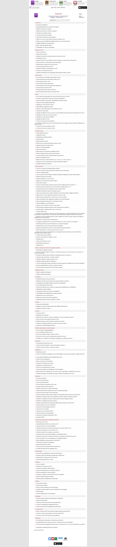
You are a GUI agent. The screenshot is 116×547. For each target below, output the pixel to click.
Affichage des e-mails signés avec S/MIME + (44, 116)
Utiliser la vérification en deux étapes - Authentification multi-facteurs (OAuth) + (51, 100)
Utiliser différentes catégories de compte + (44, 106)
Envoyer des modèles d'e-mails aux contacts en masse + (47, 334)
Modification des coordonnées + (42, 315)
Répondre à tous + (39, 239)
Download (63, 7)
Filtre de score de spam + (41, 149)
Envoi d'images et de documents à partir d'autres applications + (48, 85)
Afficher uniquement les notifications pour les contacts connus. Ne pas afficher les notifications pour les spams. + (58, 371)
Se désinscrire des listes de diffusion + (43, 234)
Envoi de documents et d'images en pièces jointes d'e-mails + (48, 77)
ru (41, 530)
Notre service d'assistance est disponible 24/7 (58, 16)
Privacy (67, 546)
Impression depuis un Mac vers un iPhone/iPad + (45, 404)
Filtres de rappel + (39, 491)
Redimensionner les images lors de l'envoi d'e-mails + (46, 64)
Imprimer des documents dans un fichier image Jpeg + (46, 392)
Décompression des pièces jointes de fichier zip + (45, 89)
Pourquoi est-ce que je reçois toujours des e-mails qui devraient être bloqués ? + (51, 161)
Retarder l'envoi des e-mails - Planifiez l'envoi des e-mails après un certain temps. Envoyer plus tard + (56, 60)
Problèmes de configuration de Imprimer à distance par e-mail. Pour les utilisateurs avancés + (54, 398)
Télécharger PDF (59, 17)
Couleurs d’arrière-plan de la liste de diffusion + (45, 121)
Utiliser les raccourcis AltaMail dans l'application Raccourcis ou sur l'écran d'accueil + (52, 41)
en (43, 530)
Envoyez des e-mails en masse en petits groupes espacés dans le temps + (50, 336)
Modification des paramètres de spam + (43, 137)
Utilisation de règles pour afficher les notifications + (45, 261)
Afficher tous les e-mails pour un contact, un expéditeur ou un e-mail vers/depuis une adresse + (54, 317)
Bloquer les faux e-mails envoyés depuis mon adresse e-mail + (48, 143)
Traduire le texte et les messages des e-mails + (45, 126)
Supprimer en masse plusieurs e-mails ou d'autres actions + (47, 205)
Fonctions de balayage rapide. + (42, 172)
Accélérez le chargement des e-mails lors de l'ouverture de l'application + (50, 98)
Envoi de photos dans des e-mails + (43, 81)
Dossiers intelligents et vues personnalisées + (45, 203)
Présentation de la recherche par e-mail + (44, 343)
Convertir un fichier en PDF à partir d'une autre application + (47, 515)
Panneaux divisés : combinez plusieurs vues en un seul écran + (48, 209)
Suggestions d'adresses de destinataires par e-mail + (46, 68)
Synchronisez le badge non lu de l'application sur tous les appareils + (49, 369)
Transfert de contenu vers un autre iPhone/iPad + (45, 426)
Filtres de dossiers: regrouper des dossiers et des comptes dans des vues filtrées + (52, 207)
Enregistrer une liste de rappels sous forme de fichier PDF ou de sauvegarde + (51, 489)
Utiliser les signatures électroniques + (43, 272)
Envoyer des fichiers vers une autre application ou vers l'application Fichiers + (51, 438)
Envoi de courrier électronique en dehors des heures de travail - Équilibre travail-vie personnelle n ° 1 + (56, 184)
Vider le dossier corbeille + (41, 182)
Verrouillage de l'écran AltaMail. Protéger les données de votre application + (50, 283)
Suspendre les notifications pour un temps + (44, 363)
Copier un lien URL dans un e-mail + (43, 241)
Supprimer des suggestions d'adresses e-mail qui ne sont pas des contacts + (51, 323)
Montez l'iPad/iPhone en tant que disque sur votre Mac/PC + (47, 440)
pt (40, 530)
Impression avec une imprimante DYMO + (44, 411)
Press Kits (65, 540)
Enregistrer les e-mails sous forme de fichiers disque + (46, 219)
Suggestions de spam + (40, 135)
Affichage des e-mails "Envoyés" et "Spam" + (44, 104)
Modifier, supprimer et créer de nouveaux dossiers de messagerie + (49, 225)
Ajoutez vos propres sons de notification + (44, 361)
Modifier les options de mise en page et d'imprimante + (46, 388)
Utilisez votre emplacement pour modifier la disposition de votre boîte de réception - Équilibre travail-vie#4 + (57, 193)
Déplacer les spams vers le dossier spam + (44, 145)
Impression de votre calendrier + (42, 408)
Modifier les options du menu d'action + (43, 176)
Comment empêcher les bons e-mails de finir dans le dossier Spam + (49, 155)
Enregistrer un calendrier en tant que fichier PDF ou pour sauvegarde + (49, 474)
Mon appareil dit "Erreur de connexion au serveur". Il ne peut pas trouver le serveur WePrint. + (54, 522)
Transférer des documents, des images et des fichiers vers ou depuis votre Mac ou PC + (53, 428)
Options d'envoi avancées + (41, 54)
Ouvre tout (52, 17)
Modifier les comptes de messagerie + (43, 28)
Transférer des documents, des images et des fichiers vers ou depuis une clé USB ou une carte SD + (55, 436)
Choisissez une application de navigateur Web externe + (47, 504)
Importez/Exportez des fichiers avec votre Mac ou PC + (47, 423)
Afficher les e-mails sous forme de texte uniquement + (46, 297)
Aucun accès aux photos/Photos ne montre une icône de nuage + (48, 453)
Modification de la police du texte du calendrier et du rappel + (47, 299)
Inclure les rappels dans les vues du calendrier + (45, 493)
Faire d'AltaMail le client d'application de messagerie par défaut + (48, 293)
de (34, 530)
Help (55, 7)
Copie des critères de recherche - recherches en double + (47, 257)
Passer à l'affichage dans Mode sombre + (44, 285)
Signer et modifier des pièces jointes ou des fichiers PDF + (47, 91)
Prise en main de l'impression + (42, 380)
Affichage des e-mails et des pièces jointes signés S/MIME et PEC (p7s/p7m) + (51, 306)
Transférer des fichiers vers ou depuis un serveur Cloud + (47, 432)
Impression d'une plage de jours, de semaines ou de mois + (47, 470)
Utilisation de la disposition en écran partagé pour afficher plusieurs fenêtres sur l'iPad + (53, 72)
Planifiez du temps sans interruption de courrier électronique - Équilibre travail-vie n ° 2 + (53, 186)
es (36, 530)
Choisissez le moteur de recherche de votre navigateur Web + (48, 502)
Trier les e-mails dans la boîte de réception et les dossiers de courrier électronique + (52, 170)
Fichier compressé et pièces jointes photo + (44, 83)
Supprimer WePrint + (40, 417)
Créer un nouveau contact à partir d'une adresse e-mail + (47, 319)
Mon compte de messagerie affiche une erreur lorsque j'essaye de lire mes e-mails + (52, 96)
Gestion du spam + (39, 139)
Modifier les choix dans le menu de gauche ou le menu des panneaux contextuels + (52, 281)
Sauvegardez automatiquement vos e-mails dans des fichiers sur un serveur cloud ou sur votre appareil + (56, 221)
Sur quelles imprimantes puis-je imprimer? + (44, 386)
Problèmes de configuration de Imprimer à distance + (46, 400)
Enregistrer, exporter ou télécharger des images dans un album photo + (50, 455)
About (64, 546)
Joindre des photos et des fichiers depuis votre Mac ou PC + (47, 79)
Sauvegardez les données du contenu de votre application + (47, 291)
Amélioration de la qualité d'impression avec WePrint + (46, 527)
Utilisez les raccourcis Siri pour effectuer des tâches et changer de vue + (50, 39)
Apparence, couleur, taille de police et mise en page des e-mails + (48, 108)
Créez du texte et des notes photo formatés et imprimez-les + (48, 446)
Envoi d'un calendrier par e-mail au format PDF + (45, 472)
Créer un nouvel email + (40, 52)
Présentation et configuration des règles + (44, 249)
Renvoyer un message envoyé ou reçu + (44, 70)
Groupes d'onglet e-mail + (41, 211)
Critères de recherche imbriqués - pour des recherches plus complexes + (50, 345)
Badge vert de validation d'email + (42, 157)
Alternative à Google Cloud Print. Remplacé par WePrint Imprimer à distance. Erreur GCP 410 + (54, 402)
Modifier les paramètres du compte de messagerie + (46, 30)
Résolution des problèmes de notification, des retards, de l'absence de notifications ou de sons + (54, 373)
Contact (58, 7)
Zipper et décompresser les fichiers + (43, 444)
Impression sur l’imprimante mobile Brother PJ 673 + (46, 415)
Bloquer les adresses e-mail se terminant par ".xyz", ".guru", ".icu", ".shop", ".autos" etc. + (53, 159)
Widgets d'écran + (39, 245)
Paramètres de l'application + (41, 24)
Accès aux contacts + (40, 313)
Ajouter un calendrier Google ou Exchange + (44, 476)
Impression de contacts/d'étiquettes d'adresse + (45, 325)
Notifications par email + (40, 351)
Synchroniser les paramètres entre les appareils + (45, 37)
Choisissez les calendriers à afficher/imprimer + (45, 468)
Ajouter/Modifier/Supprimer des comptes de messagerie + (47, 26)
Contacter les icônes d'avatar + (42, 110)
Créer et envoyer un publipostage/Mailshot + (44, 330)
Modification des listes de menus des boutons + (45, 278)
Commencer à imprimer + (41, 378)
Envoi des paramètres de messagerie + (43, 35)
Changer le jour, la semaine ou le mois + (43, 466)
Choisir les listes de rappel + (41, 485)
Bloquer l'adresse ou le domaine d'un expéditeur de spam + (47, 151)
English (80, 14)
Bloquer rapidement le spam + (41, 132)
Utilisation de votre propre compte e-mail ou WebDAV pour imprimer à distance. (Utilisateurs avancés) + (56, 396)
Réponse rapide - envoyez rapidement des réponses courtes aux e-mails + (50, 195)
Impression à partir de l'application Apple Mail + (45, 102)
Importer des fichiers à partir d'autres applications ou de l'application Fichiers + (51, 434)
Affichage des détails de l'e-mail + (42, 118)
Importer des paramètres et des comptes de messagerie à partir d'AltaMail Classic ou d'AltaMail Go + (56, 287)
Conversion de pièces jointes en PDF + (43, 87)
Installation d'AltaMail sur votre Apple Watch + (44, 43)
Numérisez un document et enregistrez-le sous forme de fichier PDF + (49, 513)
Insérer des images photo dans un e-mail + (44, 66)
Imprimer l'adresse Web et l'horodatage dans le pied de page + (48, 506)
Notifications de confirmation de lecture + (44, 365)
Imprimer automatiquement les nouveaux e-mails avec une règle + (49, 265)
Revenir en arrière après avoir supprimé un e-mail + (46, 237)
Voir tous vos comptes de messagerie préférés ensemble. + (47, 168)
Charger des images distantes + (42, 304)
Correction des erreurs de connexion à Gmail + (45, 128)
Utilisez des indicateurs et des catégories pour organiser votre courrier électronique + (52, 199)
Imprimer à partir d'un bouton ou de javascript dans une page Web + (49, 498)
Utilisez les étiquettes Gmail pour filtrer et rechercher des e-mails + (49, 201)
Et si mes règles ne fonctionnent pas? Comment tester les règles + (49, 267)
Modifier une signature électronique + (43, 274)
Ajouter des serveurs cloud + (41, 421)
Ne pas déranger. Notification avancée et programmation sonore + (49, 357)
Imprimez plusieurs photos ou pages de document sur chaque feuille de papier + (51, 390)
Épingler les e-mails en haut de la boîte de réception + (46, 180)
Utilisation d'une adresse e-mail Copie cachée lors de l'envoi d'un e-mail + (50, 56)
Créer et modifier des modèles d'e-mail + (44, 332)
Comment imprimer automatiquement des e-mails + (46, 384)
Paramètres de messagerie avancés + (43, 33)
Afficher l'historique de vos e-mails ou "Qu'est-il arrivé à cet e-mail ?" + (49, 229)
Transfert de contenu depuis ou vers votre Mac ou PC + (46, 430)
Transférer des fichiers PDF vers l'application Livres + (46, 448)
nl (39, 530)
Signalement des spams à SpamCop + (43, 163)
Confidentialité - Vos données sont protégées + (45, 47)
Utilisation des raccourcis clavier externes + (44, 295)
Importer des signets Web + (41, 500)
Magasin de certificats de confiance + (43, 308)
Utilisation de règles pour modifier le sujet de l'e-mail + (46, 259)
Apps (52, 7)
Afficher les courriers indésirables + (42, 147)
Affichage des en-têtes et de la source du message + (46, 114)
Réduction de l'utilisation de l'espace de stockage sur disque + (48, 190)
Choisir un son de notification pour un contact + (45, 367)
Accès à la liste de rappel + (41, 483)
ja (38, 530)
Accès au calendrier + (40, 464)
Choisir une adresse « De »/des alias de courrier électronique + (48, 62)
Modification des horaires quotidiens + (43, 289)
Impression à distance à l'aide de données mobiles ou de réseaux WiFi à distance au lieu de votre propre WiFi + (57, 394)
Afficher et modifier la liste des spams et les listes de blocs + (47, 153)
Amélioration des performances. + (42, 243)
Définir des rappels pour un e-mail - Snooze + (44, 178)
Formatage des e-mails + (41, 58)
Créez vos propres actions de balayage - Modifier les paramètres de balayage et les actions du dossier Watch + (57, 174)
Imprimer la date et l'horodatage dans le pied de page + (46, 478)
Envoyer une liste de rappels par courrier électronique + (46, 487)
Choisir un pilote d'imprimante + (42, 382)
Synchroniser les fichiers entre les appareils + (45, 442)
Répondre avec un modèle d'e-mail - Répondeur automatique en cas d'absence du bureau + (54, 338)
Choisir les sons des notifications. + (43, 359)
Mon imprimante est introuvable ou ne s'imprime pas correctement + (49, 520)
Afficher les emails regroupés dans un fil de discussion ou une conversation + (51, 197)
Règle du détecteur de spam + (42, 141)
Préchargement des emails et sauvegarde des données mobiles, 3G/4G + (50, 188)
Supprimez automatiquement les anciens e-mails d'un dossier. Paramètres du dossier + (53, 227)
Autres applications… (82, 17)
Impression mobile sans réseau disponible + (44, 413)
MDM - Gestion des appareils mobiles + (43, 45)
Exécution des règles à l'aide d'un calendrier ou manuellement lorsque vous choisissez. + (53, 255)
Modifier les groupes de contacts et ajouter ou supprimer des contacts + (50, 321)
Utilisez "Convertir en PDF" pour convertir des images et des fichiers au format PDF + (52, 511)
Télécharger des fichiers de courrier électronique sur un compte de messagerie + (51, 223)
